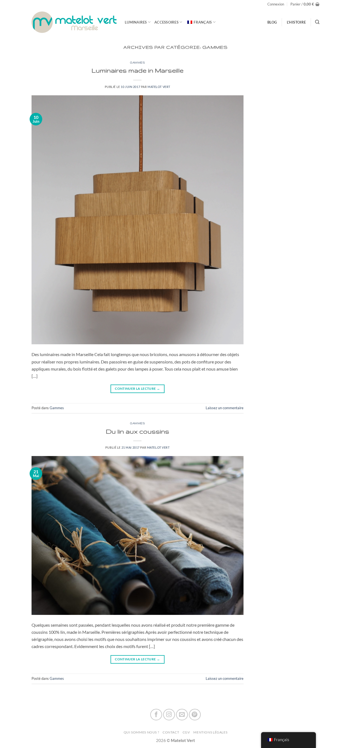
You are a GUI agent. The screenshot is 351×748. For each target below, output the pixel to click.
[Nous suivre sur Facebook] (156, 715)
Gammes (137, 62)
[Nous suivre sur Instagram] (169, 715)
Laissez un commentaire (225, 408)
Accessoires (166, 22)
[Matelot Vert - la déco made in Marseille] (74, 22)
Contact (171, 732)
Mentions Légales (210, 732)
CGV (186, 732)
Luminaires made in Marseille (137, 70)
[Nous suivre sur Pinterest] (195, 715)
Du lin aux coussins (137, 431)
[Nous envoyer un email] (182, 715)
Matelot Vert (159, 86)
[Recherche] (317, 22)
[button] (275, 4)
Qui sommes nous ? (141, 732)
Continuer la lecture (137, 388)
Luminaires (136, 22)
